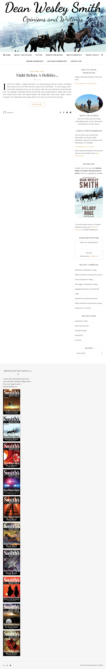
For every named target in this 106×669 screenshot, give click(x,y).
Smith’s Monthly (74, 55)
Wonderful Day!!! (80, 330)
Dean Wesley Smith (53, 7)
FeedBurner (93, 256)
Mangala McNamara (82, 289)
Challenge (34, 71)
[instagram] (7, 665)
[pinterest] (10, 665)
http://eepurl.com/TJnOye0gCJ (85, 83)
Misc (42, 71)
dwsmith (10, 112)
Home (7, 55)
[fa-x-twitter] (4, 665)
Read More (37, 104)
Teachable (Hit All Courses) (84, 147)
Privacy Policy (92, 55)
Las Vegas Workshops (57, 61)
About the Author (23, 55)
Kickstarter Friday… (90, 270)
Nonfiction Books (54, 55)
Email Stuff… (79, 335)
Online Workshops (34, 61)
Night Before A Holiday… (37, 75)
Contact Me (76, 61)
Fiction (38, 55)
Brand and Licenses (95, 275)
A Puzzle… (88, 308)
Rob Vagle (78, 284)
